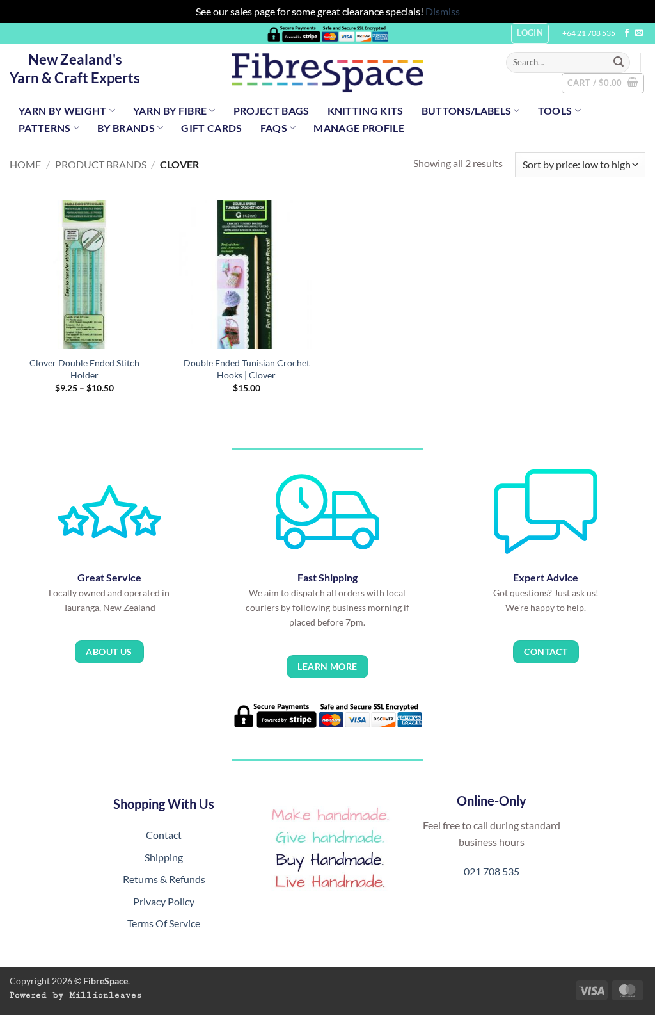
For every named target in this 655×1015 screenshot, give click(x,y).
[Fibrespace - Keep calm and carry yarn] (327, 72)
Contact (164, 835)
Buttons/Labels (466, 110)
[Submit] (618, 62)
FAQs (273, 128)
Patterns (45, 128)
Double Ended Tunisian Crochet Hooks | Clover (247, 368)
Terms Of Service (163, 923)
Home (25, 164)
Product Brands (100, 164)
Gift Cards (211, 128)
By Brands (126, 128)
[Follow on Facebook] (627, 33)
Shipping (164, 857)
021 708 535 (491, 871)
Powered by (76, 995)
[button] (603, 83)
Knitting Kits (366, 110)
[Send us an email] (639, 33)
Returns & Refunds (164, 879)
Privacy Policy (163, 901)
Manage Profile (358, 128)
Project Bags (271, 110)
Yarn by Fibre (170, 110)
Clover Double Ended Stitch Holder (84, 368)
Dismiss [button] (442, 11)
